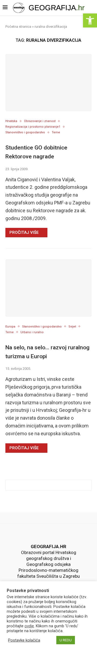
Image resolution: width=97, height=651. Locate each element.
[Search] (92, 8)
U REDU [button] (66, 640)
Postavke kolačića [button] (24, 640)
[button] (90, 20)
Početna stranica (18, 27)
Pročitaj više (24, 232)
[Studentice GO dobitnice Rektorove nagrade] (48, 82)
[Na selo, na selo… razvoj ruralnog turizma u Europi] (48, 287)
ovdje (29, 626)
